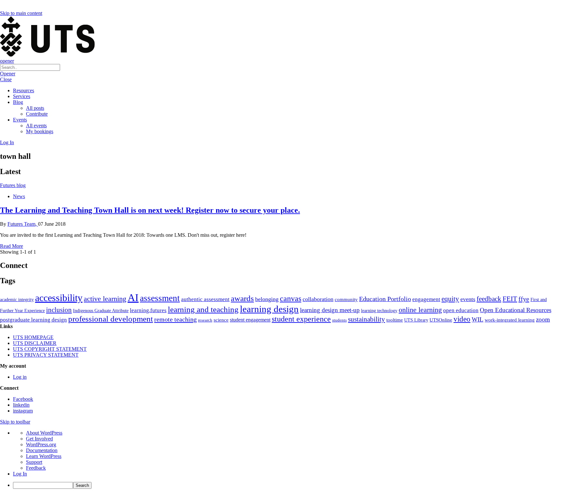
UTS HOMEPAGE (33, 337)
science (221, 320)
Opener (7, 73)
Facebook (23, 399)
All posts (35, 108)
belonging (267, 299)
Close (6, 79)
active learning (105, 299)
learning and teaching (203, 309)
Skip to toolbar (15, 421)
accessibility (58, 297)
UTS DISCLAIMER (34, 343)
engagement (426, 299)
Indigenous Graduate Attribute (101, 310)
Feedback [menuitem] (36, 468)
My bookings (39, 131)
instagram (23, 410)
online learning (420, 310)
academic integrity (17, 299)
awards (242, 298)
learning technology (379, 310)
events (467, 299)
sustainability (366, 319)
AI (133, 297)
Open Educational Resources (515, 310)
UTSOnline (441, 320)
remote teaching (175, 319)
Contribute (37, 114)
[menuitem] (287, 485)
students (339, 320)
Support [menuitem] (34, 462)
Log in (20, 377)
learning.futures (148, 310)
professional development (110, 318)
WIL (477, 319)
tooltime (394, 320)
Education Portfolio (385, 298)
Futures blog (13, 185)
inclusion (59, 309)
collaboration (318, 299)
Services (21, 96)
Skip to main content (21, 13)
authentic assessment (205, 299)
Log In (7, 142)
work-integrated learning (510, 320)
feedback (489, 299)
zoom (543, 319)
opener (7, 61)
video (462, 319)
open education (461, 310)
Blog (18, 102)
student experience (301, 319)
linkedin (21, 405)
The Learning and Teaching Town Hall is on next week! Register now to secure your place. (150, 210)
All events (36, 125)
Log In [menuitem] (20, 473)
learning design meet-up (330, 310)
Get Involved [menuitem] (39, 438)
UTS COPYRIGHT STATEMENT (50, 349)
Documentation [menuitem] (41, 450)
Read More (11, 246)
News (19, 196)
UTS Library (416, 320)
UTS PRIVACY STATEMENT (46, 355)
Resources (23, 90)
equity (450, 299)
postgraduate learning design (33, 320)
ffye (523, 298)
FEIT (510, 298)
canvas (290, 298)
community (346, 299)
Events (20, 119)
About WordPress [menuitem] (44, 433)
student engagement (250, 320)
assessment (160, 298)
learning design (269, 309)
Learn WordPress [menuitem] (43, 456)
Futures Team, (22, 224)
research (205, 320)
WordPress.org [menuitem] (41, 444)
